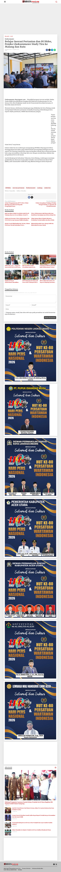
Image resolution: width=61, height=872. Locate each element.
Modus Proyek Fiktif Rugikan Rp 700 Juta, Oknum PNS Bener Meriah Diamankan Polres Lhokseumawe (17, 224)
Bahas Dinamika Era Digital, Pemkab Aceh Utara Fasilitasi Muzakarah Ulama (31, 830)
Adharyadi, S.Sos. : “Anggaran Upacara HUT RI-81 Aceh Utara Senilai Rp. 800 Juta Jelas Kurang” (12, 266)
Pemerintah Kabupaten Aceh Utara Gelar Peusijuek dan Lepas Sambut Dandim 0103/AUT (32, 823)
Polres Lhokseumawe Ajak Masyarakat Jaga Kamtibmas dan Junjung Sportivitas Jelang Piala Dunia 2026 (43, 214)
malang (39, 188)
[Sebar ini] (47, 50)
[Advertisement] (30, 8)
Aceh (6, 50)
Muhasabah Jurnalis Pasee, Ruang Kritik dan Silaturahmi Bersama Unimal (42, 224)
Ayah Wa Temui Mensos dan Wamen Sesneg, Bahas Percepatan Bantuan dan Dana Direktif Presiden (33, 808)
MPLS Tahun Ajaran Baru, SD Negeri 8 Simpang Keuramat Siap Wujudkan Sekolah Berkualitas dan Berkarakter (47, 281)
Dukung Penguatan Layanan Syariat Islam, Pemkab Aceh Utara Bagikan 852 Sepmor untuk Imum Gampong (29, 802)
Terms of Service (26, 868)
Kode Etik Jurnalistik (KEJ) (10, 869)
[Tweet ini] (49, 50)
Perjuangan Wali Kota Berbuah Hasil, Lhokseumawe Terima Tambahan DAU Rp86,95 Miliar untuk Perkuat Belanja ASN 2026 (48, 266)
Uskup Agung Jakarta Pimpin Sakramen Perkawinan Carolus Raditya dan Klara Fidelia (42, 219)
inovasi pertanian (18, 188)
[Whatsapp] (55, 50)
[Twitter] (32, 197)
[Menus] (5, 1)
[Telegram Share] (52, 50)
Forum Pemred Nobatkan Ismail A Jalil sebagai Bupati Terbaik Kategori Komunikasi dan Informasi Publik (33, 816)
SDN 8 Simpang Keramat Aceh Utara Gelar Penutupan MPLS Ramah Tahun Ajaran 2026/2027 (30, 281)
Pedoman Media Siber (37, 868)
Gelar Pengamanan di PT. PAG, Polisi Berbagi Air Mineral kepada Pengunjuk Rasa (16, 203)
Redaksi (20, 869)
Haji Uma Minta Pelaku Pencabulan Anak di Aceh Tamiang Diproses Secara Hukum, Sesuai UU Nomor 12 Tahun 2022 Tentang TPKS (17, 214)
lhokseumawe (30, 188)
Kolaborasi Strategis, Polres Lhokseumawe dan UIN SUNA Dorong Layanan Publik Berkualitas (17, 219)
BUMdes (8, 188)
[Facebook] (29, 197)
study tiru (47, 188)
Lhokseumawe (9, 39)
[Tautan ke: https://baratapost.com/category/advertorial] (55, 767)
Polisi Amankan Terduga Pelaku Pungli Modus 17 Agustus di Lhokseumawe (46, 203)
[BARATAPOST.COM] (30, 1)
